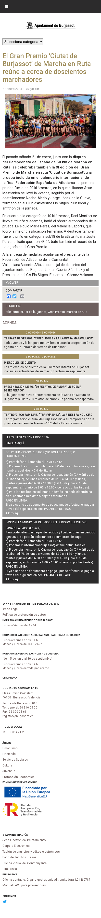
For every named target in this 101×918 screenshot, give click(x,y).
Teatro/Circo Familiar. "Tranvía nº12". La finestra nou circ (48, 415)
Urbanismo (10, 748)
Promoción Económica (18, 777)
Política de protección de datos (24, 614)
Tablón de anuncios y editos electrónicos (31, 851)
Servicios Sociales (15, 759)
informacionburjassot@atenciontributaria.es (57, 466)
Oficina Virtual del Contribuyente (24, 863)
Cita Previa (9, 677)
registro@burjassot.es (18, 716)
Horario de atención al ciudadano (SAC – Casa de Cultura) (41, 635)
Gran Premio (56, 312)
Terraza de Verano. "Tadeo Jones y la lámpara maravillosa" (48, 338)
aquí (17, 513)
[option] (50, 121)
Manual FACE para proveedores (24, 885)
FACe (14, 874)
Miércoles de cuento (20, 362)
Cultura (7, 765)
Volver (12, 282)
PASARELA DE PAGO (57, 509)
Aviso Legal (10, 609)
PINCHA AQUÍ (15, 443)
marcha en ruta (76, 312)
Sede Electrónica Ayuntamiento (24, 840)
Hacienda (9, 754)
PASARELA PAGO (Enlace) (23, 528)
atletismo (12, 312)
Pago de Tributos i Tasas (19, 857)
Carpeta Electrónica (16, 846)
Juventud (8, 771)
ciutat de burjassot (33, 312)
